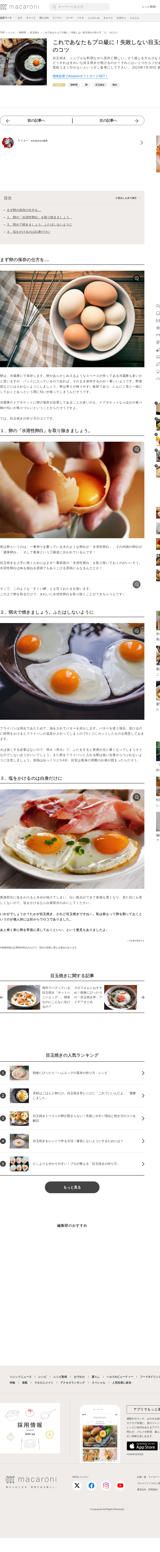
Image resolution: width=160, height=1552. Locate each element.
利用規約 (153, 1489)
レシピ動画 (149, 6)
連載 (25, 1382)
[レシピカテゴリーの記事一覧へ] (59, 84)
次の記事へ (108, 120)
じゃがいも (94, 17)
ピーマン (57, 17)
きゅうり (108, 17)
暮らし (96, 1376)
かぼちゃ (121, 17)
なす (20, 17)
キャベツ (31, 17)
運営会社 (141, 1489)
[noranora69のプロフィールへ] (72, 143)
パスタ (80, 17)
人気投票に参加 (121, 1382)
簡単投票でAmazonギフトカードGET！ (80, 76)
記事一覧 (141, 1477)
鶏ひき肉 (44, 17)
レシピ (42, 1376)
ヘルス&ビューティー (120, 1376)
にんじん (134, 17)
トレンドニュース (21, 1376)
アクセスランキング (72, 1382)
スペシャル (98, 1382)
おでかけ (79, 1376)
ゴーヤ (69, 17)
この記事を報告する (135, 941)
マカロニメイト (43, 1382)
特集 (12, 1382)
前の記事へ (36, 120)
